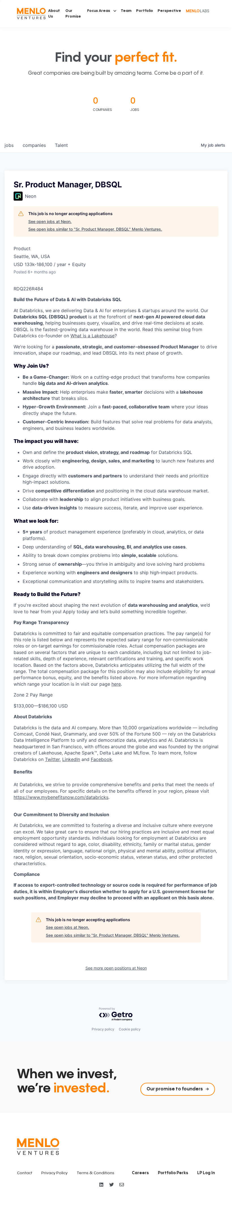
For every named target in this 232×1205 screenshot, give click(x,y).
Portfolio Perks (173, 1173)
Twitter (52, 759)
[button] (102, 11)
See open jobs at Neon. (50, 221)
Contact (24, 1173)
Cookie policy (130, 1029)
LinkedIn (71, 759)
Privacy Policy (54, 1173)
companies (34, 145)
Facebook (101, 759)
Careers (140, 1173)
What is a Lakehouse (92, 335)
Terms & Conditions (95, 1173)
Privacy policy (103, 1029)
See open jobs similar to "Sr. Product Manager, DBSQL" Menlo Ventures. (95, 229)
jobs (9, 145)
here (116, 684)
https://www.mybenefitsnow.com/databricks (61, 797)
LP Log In (206, 1173)
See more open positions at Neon (116, 968)
